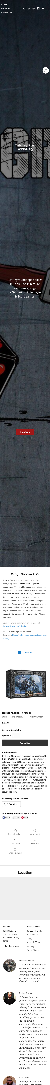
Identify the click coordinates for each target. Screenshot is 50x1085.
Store (4, 716)
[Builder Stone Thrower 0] (25, 684)
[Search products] (45, 70)
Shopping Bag (15, 852)
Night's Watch (36, 716)
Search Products (15, 834)
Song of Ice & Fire (18, 716)
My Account (35, 834)
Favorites (35, 843)
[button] (11, 804)
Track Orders (15, 843)
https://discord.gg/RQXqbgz (15, 626)
